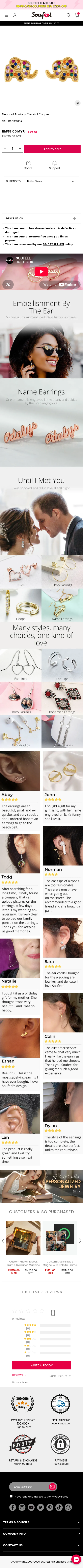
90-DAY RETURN (53, 244)
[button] (6, 15)
